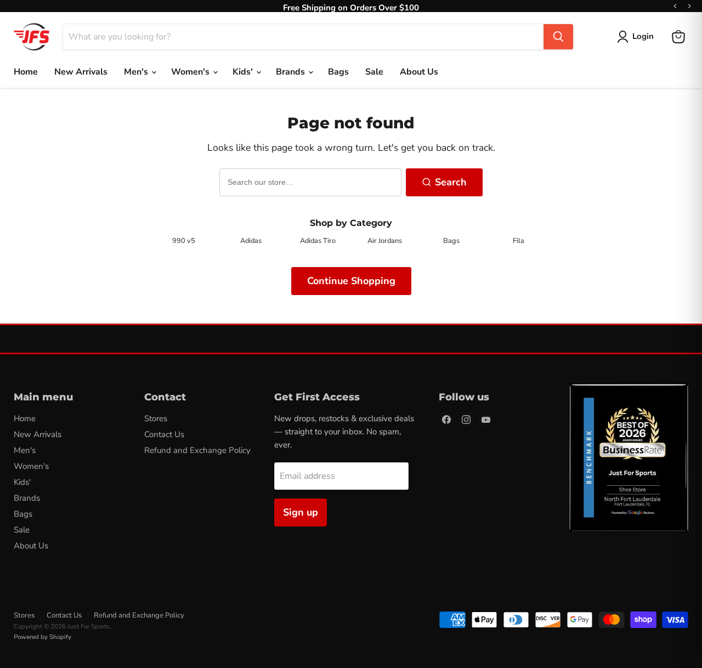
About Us (419, 72)
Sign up (300, 512)
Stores (155, 418)
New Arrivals (80, 72)
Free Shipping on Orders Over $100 (351, 6)
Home (26, 72)
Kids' (244, 72)
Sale (374, 72)
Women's (191, 72)
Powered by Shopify (42, 636)
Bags (338, 72)
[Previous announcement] (675, 6)
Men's (137, 72)
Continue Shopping (351, 280)
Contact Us (164, 434)
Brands (291, 72)
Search (451, 182)
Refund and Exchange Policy (197, 450)
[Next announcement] (689, 6)
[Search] (558, 36)
